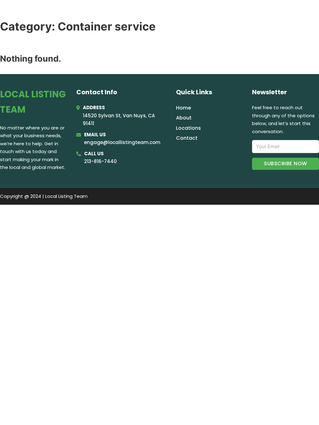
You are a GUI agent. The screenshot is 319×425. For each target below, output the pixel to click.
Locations (265, 13)
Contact (187, 138)
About (184, 117)
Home (236, 13)
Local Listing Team (57, 13)
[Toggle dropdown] (310, 13)
